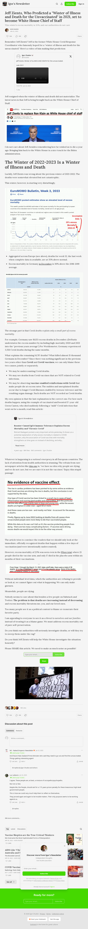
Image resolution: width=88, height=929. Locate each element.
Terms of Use (54, 878)
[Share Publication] (61, 4)
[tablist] (14, 731)
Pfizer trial (66, 552)
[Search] (57, 4)
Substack (33, 924)
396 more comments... (12, 818)
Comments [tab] (10, 731)
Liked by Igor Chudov (18, 753)
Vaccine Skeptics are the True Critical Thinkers (29, 835)
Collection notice (58, 914)
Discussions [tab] (21, 829)
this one (33, 466)
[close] (64, 846)
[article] (44, 839)
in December (45, 264)
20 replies (15, 809)
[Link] (2, 164)
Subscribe (70, 4)
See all (9, 882)
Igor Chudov (14, 29)
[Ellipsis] (82, 750)
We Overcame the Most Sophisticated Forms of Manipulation (27, 838)
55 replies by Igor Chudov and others (24, 768)
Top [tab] (7, 829)
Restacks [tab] (19, 731)
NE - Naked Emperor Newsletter (21, 750)
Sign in (81, 4)
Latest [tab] (13, 829)
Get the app (54, 919)
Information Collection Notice (43, 881)
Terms (48, 914)
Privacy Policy (60, 881)
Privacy (42, 914)
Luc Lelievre (14, 775)
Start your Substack (38, 919)
